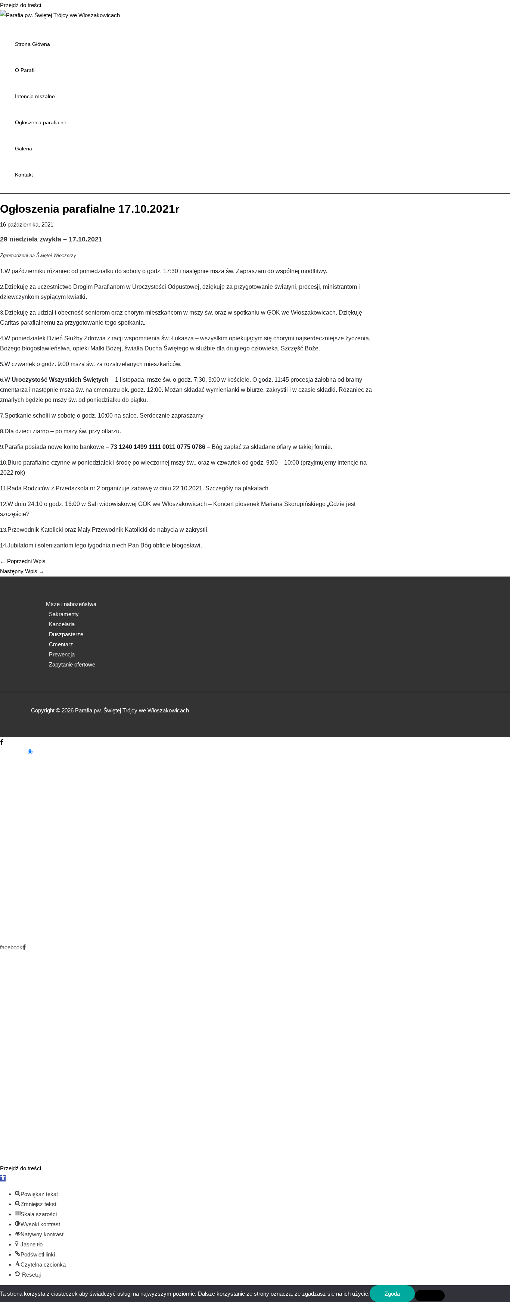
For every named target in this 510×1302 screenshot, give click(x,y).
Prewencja (62, 654)
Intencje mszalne (35, 96)
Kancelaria (62, 624)
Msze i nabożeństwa (71, 604)
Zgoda (392, 1293)
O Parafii (25, 70)
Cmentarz (61, 644)
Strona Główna (32, 44)
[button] (3, 1178)
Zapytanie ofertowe (72, 664)
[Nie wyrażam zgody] (430, 1295)
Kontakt (24, 175)
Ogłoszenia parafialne (40, 122)
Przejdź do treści (20, 5)
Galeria (23, 149)
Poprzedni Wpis (23, 561)
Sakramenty (64, 614)
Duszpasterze (66, 634)
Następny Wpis (22, 571)
